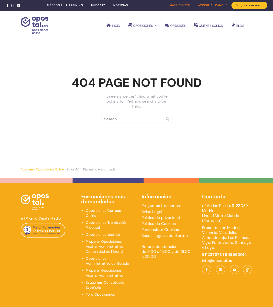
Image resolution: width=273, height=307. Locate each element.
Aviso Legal (151, 211)
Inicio (116, 26)
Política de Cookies (158, 223)
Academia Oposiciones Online (42, 169)
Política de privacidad (160, 217)
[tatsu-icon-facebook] (7, 5)
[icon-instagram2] (221, 269)
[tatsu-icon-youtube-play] (18, 5)
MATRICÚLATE (179, 5)
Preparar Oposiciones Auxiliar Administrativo (104, 273)
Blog (240, 26)
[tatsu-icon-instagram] (12, 5)
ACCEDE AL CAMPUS (212, 5)
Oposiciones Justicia (103, 234)
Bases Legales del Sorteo (164, 235)
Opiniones (178, 26)
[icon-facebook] (207, 269)
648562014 (236, 254)
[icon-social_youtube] (234, 269)
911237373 (212, 254)
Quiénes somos (211, 26)
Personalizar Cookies (160, 229)
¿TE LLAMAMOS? (251, 5)
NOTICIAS (120, 5)
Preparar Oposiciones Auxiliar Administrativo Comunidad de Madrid (104, 246)
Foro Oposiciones (100, 294)
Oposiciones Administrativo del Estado (107, 261)
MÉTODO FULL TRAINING (65, 5)
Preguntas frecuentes (161, 205)
